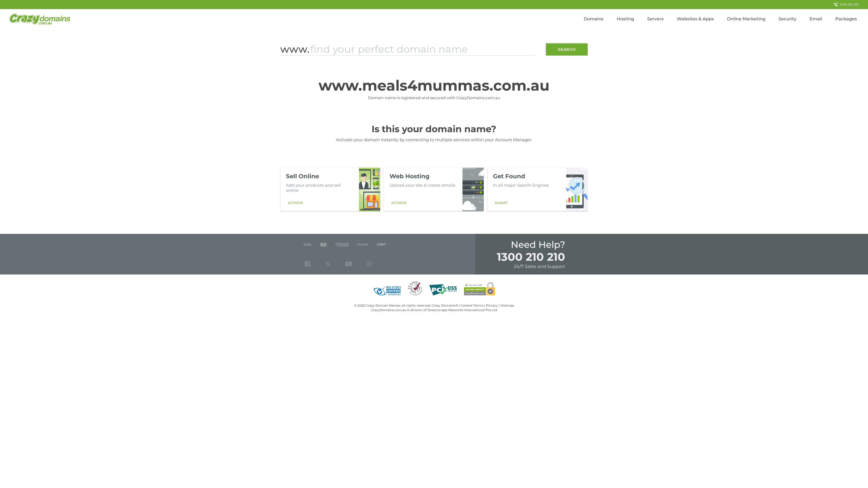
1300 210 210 (531, 256)
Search (567, 49)
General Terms (472, 305)
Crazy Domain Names (383, 305)
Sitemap (507, 305)
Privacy (492, 305)
